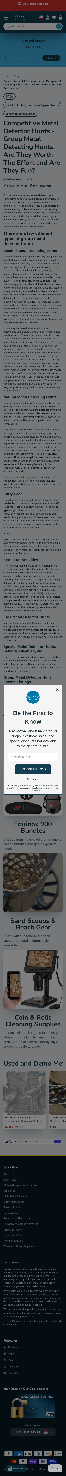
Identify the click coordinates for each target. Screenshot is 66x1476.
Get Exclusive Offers (33, 769)
